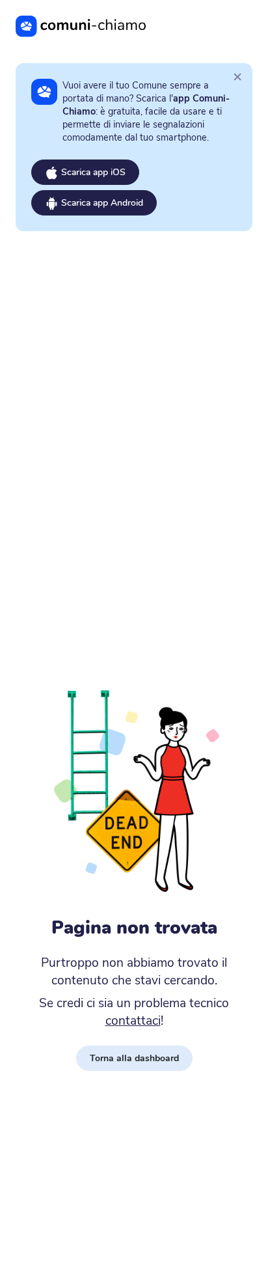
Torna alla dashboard (134, 1058)
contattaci (133, 1020)
